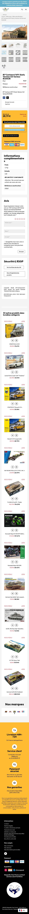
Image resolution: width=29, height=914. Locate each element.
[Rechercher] (22, 9)
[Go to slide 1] (14, 713)
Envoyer (21, 251)
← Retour (4, 14)
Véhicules (8, 16)
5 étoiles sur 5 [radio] (24, 219)
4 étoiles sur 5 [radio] (22, 219)
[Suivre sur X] (7, 97)
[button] (24, 25)
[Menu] (25, 9)
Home (3, 16)
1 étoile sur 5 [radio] (15, 219)
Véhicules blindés (17, 16)
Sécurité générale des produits (13, 274)
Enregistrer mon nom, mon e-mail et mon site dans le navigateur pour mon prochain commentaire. (14, 244)
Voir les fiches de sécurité (14, 267)
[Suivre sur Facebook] (4, 97)
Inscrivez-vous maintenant (14, 130)
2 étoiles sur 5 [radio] (18, 219)
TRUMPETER (22, 84)
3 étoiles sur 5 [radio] (20, 219)
